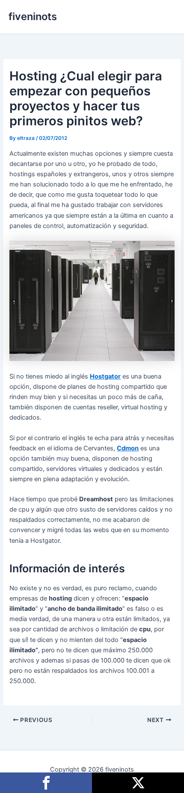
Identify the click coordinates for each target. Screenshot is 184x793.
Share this (46, 782)
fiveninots (33, 16)
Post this (138, 782)
